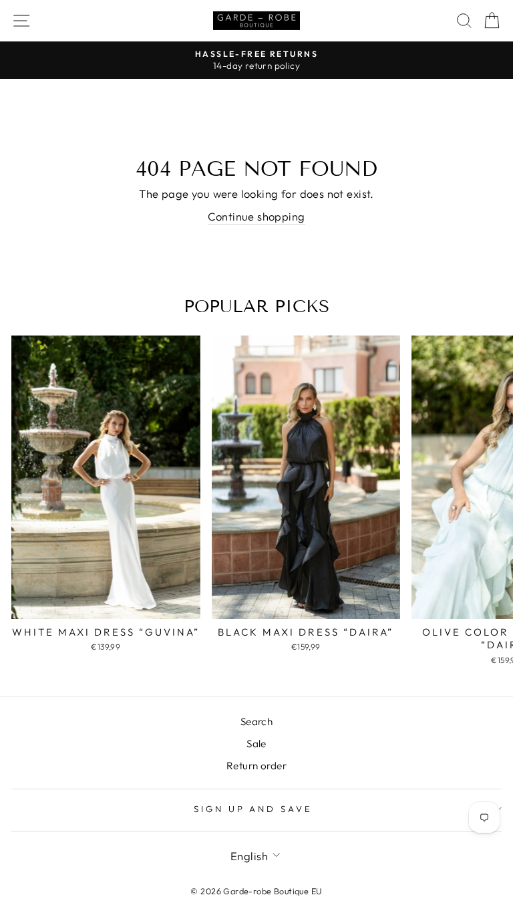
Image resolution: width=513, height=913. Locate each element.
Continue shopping (256, 216)
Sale (256, 743)
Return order (256, 765)
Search (256, 721)
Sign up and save (253, 808)
